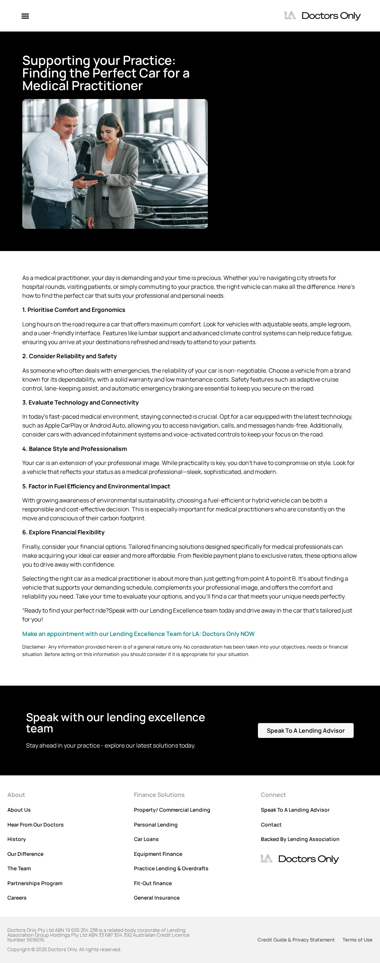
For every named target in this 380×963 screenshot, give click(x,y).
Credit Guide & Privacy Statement (296, 939)
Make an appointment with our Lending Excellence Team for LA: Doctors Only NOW (138, 634)
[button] (25, 16)
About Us (19, 809)
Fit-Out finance (153, 883)
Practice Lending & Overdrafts (171, 868)
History (16, 838)
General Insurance (157, 897)
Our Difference (25, 853)
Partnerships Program (34, 883)
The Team (19, 868)
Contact (271, 824)
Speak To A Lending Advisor (295, 809)
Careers (17, 897)
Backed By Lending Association (300, 838)
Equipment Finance (158, 853)
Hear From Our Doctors (35, 824)
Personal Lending (156, 824)
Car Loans (146, 838)
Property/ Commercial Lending (172, 809)
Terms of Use (358, 939)
